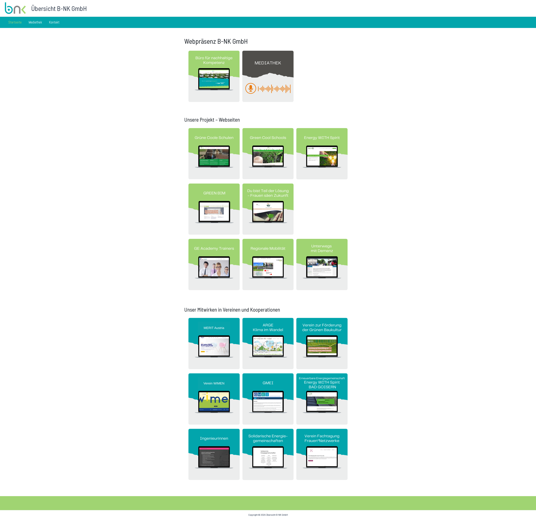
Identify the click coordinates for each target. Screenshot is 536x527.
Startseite (15, 22)
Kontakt (54, 22)
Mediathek (35, 22)
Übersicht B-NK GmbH (59, 8)
